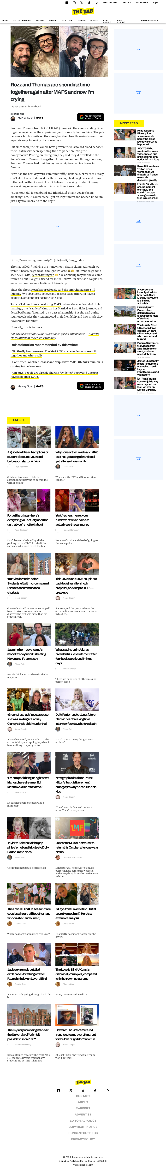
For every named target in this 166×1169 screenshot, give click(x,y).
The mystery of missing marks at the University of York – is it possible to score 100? (27, 1034)
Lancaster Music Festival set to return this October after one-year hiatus (76, 847)
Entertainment (22, 20)
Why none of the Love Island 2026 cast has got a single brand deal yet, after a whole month (76, 456)
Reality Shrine (107, 21)
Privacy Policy (83, 1139)
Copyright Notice (83, 1126)
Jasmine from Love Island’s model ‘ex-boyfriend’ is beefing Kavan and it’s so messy (26, 654)
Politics (67, 20)
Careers (83, 1108)
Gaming (53, 20)
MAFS (40, 117)
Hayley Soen (26, 117)
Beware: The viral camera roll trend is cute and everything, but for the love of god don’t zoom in (75, 1034)
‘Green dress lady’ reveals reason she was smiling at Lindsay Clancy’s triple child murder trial (28, 719)
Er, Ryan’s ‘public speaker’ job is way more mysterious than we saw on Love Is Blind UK (147, 384)
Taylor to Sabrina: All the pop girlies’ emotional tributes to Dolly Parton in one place (28, 847)
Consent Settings (83, 1133)
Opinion (81, 20)
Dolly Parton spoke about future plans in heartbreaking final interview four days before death (75, 719)
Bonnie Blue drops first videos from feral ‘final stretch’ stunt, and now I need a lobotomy (148, 349)
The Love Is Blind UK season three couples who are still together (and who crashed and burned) (29, 913)
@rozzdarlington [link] (43, 275)
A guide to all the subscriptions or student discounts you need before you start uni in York (27, 456)
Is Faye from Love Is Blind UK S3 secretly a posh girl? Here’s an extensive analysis (75, 913)
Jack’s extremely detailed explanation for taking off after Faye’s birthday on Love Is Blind (27, 974)
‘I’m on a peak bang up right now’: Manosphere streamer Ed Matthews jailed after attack (28, 782)
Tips (155, 2)
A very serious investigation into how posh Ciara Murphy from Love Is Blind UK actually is (147, 296)
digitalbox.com (85, 1165)
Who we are (110, 2)
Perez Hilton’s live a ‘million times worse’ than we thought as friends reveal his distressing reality (148, 173)
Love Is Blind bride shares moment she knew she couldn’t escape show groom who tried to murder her (147, 191)
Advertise (142, 2)
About (83, 1102)
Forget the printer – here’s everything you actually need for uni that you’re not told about (27, 520)
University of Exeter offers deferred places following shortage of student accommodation (147, 314)
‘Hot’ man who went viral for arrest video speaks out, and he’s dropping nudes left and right (148, 154)
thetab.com (77, 1157)
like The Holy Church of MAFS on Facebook (55, 335)
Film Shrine (121, 21)
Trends (40, 20)
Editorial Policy (83, 1120)
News (5, 20)
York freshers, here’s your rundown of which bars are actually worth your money (72, 520)
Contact (126, 2)
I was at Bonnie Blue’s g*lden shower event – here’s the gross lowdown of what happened (147, 137)
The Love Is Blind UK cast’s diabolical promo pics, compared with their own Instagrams (76, 974)
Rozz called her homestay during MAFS (36, 304)
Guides (94, 20)
